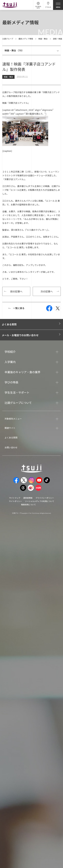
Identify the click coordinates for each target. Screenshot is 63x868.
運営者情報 (27, 497)
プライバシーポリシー (44, 497)
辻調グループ (7, 38)
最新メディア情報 (26, 38)
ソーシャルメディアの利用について (39, 501)
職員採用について (28, 504)
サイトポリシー (15, 501)
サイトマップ (14, 497)
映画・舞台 (43, 38)
